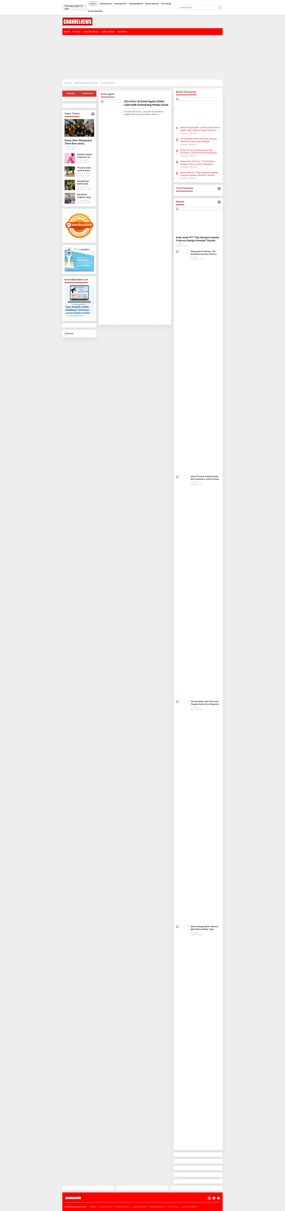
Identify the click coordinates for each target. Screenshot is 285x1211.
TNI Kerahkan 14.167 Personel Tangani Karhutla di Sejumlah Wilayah (198, 140)
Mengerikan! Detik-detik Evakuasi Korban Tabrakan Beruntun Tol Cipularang (85, 182)
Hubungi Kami (105, 1207)
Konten (126, 108)
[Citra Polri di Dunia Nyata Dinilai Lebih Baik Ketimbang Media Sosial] (160, 114)
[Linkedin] (214, 1198)
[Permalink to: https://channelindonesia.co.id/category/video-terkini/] (93, 114)
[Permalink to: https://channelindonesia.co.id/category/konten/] (219, 202)
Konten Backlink (189, 1207)
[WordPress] (209, 1198)
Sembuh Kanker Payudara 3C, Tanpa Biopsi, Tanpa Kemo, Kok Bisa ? (84, 155)
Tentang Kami (122, 1207)
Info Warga (172, 1207)
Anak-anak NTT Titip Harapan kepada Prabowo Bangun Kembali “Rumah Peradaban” (199, 173)
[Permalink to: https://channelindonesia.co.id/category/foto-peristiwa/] (219, 188)
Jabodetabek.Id (139, 1207)
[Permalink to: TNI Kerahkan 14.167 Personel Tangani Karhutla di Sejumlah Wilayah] (182, 811)
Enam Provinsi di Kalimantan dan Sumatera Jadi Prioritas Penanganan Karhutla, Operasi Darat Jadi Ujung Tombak (198, 151)
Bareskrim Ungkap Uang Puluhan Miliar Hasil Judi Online (85, 195)
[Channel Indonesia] (77, 21)
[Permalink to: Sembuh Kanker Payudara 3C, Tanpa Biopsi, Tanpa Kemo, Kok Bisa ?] (70, 158)
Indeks (93, 1207)
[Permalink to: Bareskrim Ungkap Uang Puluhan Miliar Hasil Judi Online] (70, 198)
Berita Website (157, 1207)
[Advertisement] (151, 57)
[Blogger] (218, 1198)
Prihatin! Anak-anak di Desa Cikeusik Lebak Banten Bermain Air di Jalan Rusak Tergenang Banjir (85, 169)
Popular (71, 93)
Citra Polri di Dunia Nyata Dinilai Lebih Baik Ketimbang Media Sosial (146, 103)
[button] (220, 7)
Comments (87, 93)
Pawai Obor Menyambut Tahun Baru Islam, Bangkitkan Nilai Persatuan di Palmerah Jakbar (78, 142)
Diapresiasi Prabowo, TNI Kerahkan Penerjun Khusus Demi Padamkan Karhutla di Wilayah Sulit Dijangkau (197, 162)
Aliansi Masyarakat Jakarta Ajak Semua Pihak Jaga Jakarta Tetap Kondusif (200, 128)
